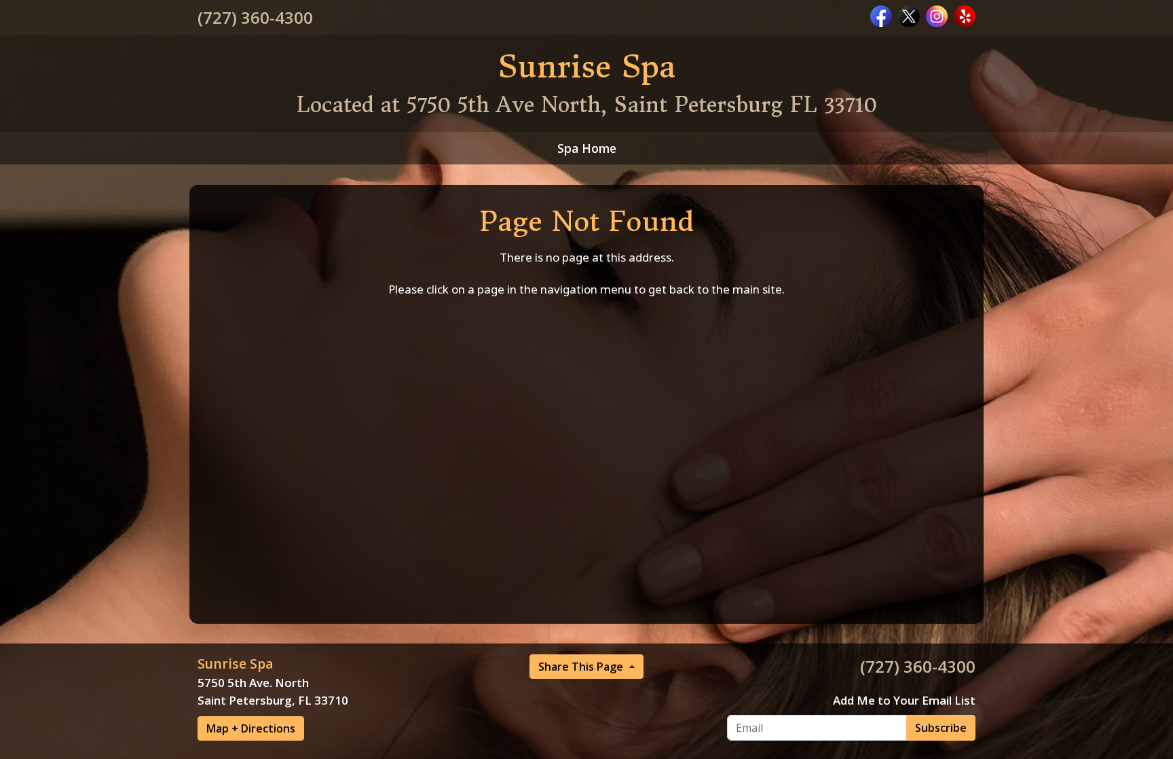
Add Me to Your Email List (904, 700)
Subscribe (941, 727)
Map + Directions (250, 728)
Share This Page (582, 666)
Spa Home (586, 148)
